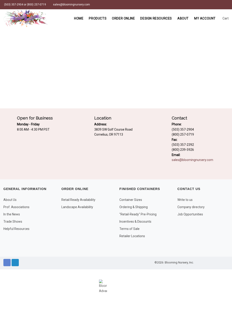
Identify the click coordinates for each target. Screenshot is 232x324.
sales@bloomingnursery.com (71, 4)
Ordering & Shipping (133, 207)
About (183, 18)
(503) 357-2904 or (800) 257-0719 (24, 4)
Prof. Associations (16, 207)
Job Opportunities (190, 214)
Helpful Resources (16, 229)
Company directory (191, 207)
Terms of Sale (129, 229)
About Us (10, 200)
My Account (205, 18)
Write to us (185, 200)
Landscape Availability (77, 207)
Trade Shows (12, 221)
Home (78, 18)
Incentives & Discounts (135, 221)
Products (97, 18)
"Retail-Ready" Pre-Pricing (138, 214)
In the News (11, 214)
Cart (225, 18)
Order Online (123, 18)
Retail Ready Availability (78, 200)
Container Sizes (130, 200)
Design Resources (156, 18)
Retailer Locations (132, 236)
